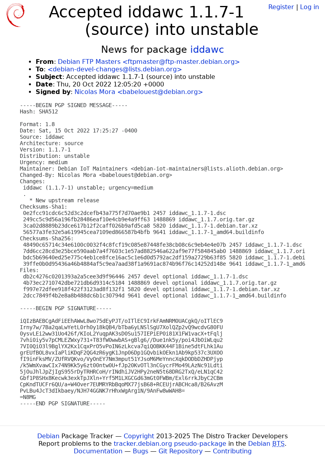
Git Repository (181, 451)
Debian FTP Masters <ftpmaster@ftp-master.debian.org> (149, 61)
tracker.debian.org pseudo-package (170, 443)
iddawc (207, 49)
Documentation (98, 451)
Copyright (139, 436)
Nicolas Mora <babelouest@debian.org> (139, 92)
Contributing (232, 451)
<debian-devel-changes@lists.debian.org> (115, 69)
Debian (48, 436)
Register (281, 7)
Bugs (140, 451)
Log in (309, 7)
